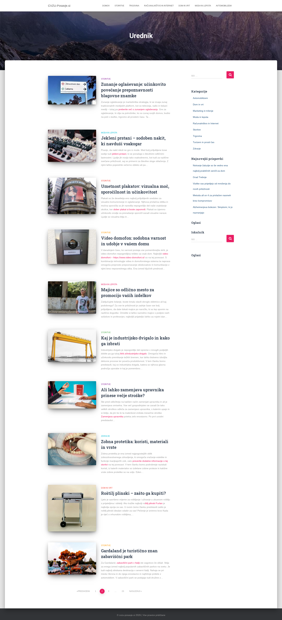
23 (123, 591)
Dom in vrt (184, 6)
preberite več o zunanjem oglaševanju (138, 109)
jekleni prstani (119, 154)
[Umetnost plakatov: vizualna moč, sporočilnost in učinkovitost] (72, 196)
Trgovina (134, 6)
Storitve (119, 6)
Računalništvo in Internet (159, 6)
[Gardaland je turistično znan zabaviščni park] (72, 558)
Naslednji (134, 591)
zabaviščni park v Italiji (128, 562)
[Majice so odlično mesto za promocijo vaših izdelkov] (72, 297)
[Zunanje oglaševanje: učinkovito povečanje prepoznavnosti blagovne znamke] (72, 90)
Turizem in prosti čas (203, 142)
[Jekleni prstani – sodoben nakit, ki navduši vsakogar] (72, 146)
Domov (106, 6)
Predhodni (84, 591)
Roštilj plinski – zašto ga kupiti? (133, 493)
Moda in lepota (203, 6)
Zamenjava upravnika (112, 416)
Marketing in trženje (203, 111)
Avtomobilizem (224, 6)
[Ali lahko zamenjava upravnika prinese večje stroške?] (72, 394)
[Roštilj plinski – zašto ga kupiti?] (72, 508)
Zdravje (105, 436)
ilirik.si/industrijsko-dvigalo (133, 353)
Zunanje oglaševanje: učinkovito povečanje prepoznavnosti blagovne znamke (133, 90)
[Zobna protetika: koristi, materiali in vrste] (72, 449)
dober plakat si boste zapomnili (129, 209)
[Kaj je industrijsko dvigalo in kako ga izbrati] (72, 345)
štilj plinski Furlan (154, 503)
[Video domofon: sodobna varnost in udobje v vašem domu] (72, 246)
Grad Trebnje (200, 177)
